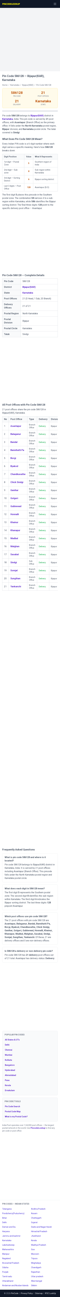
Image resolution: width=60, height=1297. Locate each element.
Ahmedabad (10, 1075)
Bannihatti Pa (17, 450)
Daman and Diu (9, 1227)
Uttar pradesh (37, 1276)
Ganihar (14, 490)
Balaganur (15, 434)
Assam (34, 1213)
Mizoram (35, 1254)
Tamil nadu (7, 1276)
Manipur (5, 1254)
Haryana (6, 1231)
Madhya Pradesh (38, 1245)
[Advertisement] (30, 38)
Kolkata (8, 1060)
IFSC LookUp (50, 1293)
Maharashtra (8, 1249)
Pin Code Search (12, 1106)
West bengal (36, 1281)
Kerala (8, 1085)
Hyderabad (10, 1070)
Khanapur (15, 530)
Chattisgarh (36, 1218)
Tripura (34, 1258)
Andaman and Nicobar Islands (15, 1285)
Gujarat (34, 1222)
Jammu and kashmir (11, 1236)
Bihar (4, 1218)
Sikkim (34, 1285)
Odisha (5, 1267)
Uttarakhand (7, 1281)
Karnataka (7, 119)
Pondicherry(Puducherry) (13, 1213)
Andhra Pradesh (38, 1209)
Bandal (13, 442)
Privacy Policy (27, 1293)
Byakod (14, 466)
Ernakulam (10, 1090)
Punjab (5, 1272)
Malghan (14, 546)
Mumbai (8, 1055)
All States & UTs (12, 1040)
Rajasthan (35, 1272)
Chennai (8, 1050)
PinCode (14, 1293)
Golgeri (14, 498)
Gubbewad (15, 506)
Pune (7, 1080)
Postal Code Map (13, 1111)
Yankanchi (15, 586)
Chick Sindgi (16, 482)
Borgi (13, 458)
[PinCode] (11, 4)
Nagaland (6, 1258)
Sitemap (39, 1293)
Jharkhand (36, 1236)
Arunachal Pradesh (10, 1263)
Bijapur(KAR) (37, 115)
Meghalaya (36, 1263)
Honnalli (14, 514)
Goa (33, 1249)
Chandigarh (36, 1267)
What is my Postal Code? (16, 1116)
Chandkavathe (18, 474)
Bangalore (10, 1065)
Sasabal (14, 554)
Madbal (14, 538)
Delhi (7, 1045)
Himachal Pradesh (39, 1231)
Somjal (14, 570)
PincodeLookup (38, 1128)
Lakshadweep (8, 1245)
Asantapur (15, 426)
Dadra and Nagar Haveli (41, 1227)
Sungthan (15, 578)
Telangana (7, 1209)
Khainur (14, 522)
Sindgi (13, 562)
